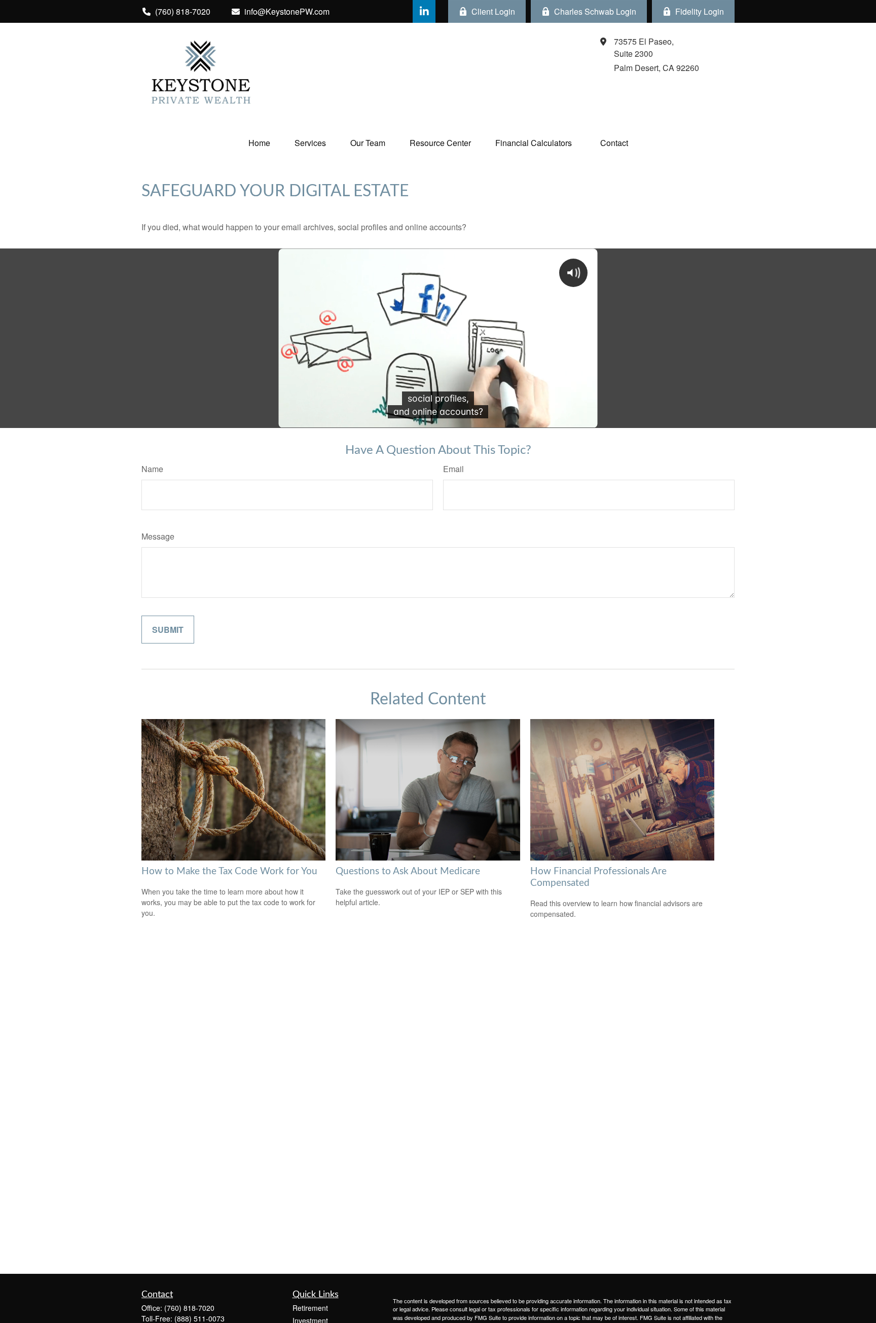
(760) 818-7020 (189, 1308)
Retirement (310, 1308)
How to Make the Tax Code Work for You (229, 871)
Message (157, 536)
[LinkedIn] (424, 11)
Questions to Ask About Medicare (408, 871)
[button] (259, 143)
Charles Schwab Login (595, 11)
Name (152, 469)
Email (453, 469)
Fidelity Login (699, 11)
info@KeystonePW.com (287, 11)
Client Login (493, 11)
